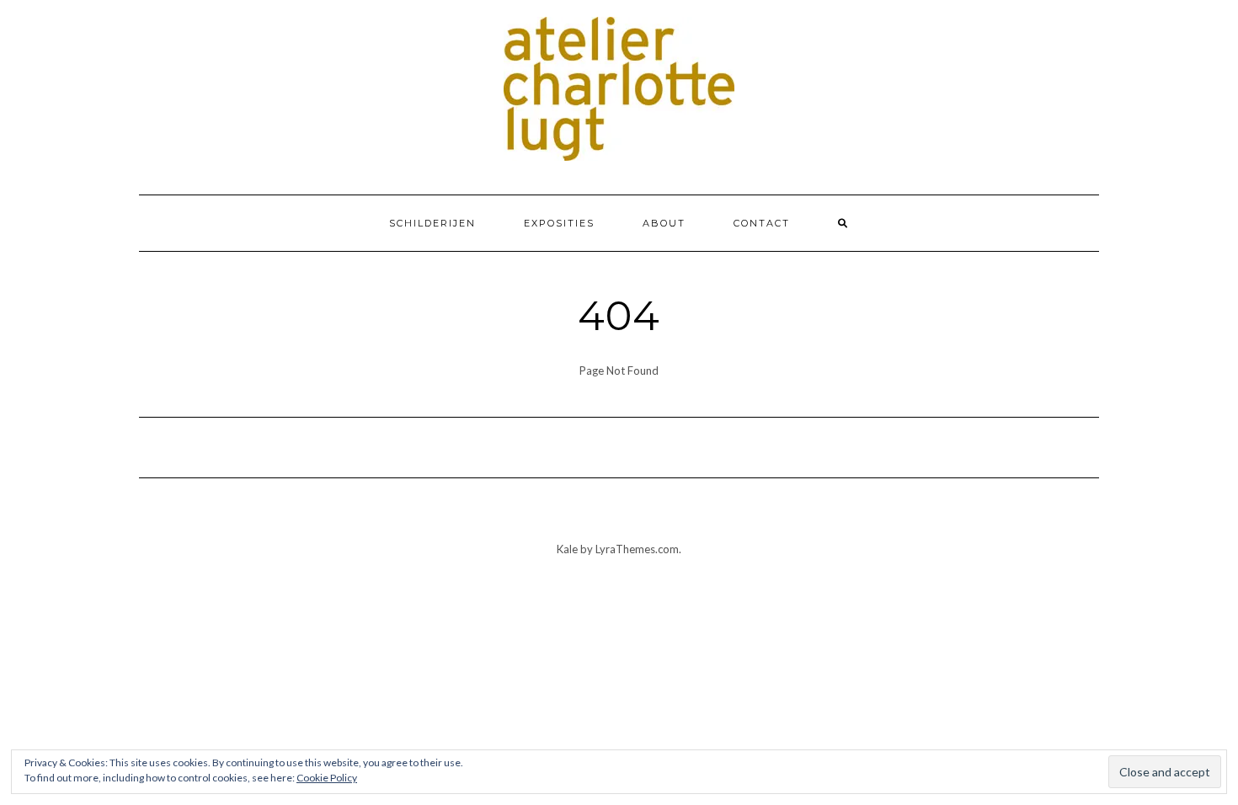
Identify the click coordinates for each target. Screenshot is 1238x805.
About (664, 223)
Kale (567, 549)
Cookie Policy (326, 777)
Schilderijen (432, 223)
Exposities (559, 223)
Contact (762, 223)
